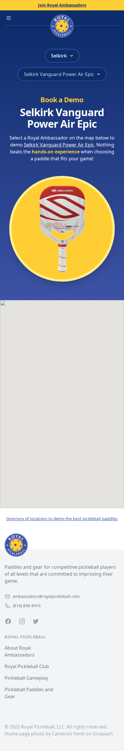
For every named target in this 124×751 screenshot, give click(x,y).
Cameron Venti (68, 733)
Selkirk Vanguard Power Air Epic (59, 145)
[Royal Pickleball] (62, 545)
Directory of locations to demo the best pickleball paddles (62, 518)
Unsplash (103, 733)
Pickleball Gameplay (26, 678)
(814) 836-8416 (27, 605)
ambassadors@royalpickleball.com (46, 596)
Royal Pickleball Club (27, 666)
